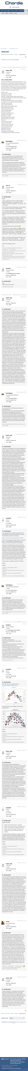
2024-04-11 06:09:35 (21, 806)
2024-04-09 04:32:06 (21, 434)
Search (6, 13)
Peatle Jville (9, 70)
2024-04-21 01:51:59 (21, 977)
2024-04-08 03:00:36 (6, 294)
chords (18, 1068)
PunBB (8, 1022)
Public (12, 10)
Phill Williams (9, 141)
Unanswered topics (13, 48)
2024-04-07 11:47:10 (22, 184)
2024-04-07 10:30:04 (21, 140)
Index (3, 13)
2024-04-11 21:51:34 (21, 862)
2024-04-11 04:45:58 (21, 750)
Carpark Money (5, 52)
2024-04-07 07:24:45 (6, 67)
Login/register (15, 7)
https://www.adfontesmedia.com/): (10, 685)
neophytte (8, 518)
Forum (26, 10)
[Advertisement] (14, 30)
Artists (8, 10)
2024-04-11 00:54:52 (21, 668)
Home (2, 10)
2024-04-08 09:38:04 (21, 392)
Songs (5, 10)
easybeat (8, 268)
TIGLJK (8, 185)
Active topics (4, 48)
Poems (16, 54)
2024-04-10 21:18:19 (7, 621)
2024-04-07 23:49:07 (21, 267)
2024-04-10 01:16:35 (21, 517)
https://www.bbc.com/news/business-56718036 (12, 538)
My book (16, 10)
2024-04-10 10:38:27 (21, 584)
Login (15, 13)
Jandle (7, 921)
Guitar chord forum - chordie (7, 54)
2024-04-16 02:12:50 (21, 920)
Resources (21, 10)
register (10, 59)
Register (11, 13)
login (6, 59)
